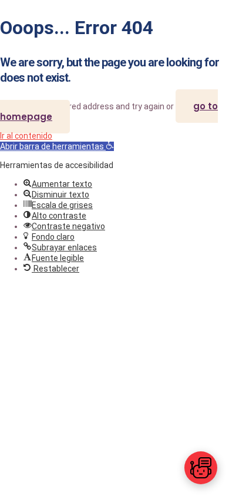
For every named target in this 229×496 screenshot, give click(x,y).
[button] (57, 146)
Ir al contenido (26, 135)
